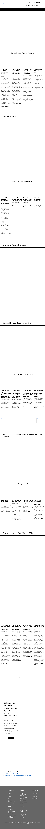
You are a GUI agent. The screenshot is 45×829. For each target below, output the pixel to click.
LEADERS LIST (11, 795)
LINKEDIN (34, 796)
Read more (7, 106)
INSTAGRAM (35, 798)
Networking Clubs (29, 9)
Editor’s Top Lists (15, 9)
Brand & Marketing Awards (23, 794)
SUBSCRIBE (11, 738)
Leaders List (3, 9)
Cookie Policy (11, 803)
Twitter (20, 781)
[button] (22, 44)
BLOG (9, 798)
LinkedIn (16, 781)
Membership (41, 9)
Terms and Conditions (11, 807)
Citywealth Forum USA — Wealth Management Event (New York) (17, 775)
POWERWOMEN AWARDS (23, 805)
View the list (19, 660)
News (9, 9)
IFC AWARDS (23, 800)
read (2, 513)
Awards (22, 9)
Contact (38, 2)
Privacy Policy (11, 805)
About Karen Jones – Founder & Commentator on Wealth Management (12, 814)
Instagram (24, 781)
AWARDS (22, 790)
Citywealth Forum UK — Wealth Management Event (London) (16, 773)
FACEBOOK (34, 793)
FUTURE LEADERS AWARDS (24, 798)
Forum (36, 9)
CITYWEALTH (11, 790)
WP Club (22, 817)
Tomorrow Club (23, 815)
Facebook (28, 781)
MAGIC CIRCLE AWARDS (23, 803)
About (9, 793)
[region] (22, 30)
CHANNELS (35, 790)
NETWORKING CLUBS (23, 811)
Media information (11, 801)
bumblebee (28, 823)
